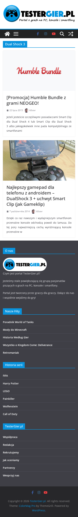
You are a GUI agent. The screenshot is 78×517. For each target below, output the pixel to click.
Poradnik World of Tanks (18, 322)
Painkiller (9, 398)
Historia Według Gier (16, 337)
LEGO (6, 391)
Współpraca (10, 437)
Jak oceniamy (11, 460)
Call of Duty (10, 414)
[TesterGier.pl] (7, 34)
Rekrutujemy (11, 452)
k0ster (32, 110)
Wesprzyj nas (11, 475)
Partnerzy (9, 467)
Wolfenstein (10, 406)
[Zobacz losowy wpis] (70, 34)
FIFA (5, 375)
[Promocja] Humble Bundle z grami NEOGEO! (36, 100)
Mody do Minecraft (15, 329)
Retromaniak (11, 352)
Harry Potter (11, 383)
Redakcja (8, 445)
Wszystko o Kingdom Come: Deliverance (27, 345)
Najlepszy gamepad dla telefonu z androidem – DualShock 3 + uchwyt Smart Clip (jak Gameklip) (36, 195)
